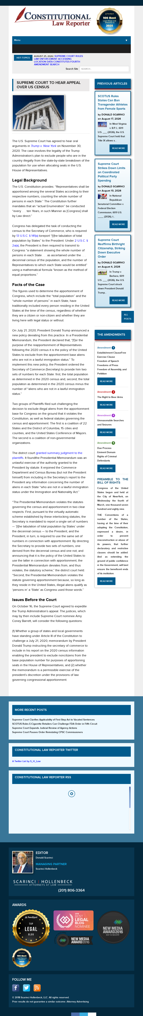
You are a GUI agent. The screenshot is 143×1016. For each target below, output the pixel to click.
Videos (118, 48)
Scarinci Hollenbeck (46, 868)
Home (19, 48)
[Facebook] (75, 1014)
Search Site (72, 68)
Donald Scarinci (44, 857)
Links (128, 48)
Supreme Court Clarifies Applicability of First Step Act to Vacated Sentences (53, 719)
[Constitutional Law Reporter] (52, 17)
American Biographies (87, 50)
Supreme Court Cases (49, 52)
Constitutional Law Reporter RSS (43, 777)
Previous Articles (112, 83)
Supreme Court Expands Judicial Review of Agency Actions (44, 728)
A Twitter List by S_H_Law (26, 761)
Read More (118, 148)
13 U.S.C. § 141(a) (27, 236)
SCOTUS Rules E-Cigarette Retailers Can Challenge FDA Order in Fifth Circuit (54, 723)
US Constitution (32, 50)
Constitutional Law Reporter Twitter (46, 750)
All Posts (127, 316)
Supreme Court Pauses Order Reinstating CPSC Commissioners (47, 732)
